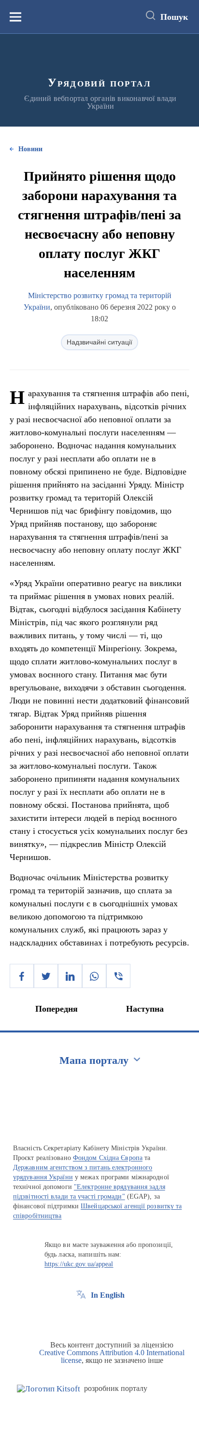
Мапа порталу (93, 1060)
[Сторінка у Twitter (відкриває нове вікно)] (99, 1317)
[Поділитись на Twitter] (45, 976)
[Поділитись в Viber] (118, 976)
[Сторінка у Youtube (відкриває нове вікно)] (117, 1317)
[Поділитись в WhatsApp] (94, 976)
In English (108, 1295)
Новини (30, 149)
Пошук (174, 17)
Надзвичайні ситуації (99, 342)
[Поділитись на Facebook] (21, 976)
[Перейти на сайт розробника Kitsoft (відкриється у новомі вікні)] (48, 1389)
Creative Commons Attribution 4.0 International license (112, 1356)
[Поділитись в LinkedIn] (70, 976)
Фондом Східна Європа (107, 1157)
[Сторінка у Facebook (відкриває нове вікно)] (81, 1317)
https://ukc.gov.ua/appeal (79, 1264)
